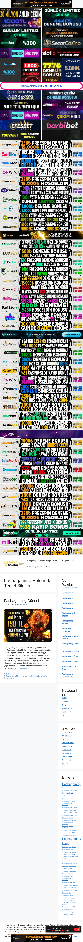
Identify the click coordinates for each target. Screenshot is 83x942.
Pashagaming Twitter (67, 895)
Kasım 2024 (67, 757)
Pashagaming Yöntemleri (68, 900)
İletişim (48, 567)
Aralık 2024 (66, 753)
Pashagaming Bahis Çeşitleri (69, 812)
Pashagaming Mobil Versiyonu (70, 885)
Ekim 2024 (66, 760)
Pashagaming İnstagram (68, 912)
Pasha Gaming (66, 788)
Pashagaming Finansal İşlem (69, 830)
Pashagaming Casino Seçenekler (67, 826)
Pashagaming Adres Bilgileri (69, 790)
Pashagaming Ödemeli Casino (70, 907)
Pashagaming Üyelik (70, 656)
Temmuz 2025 (68, 743)
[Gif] (41, 235)
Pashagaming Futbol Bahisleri (69, 832)
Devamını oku (25, 668)
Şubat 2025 (67, 746)
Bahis (64, 698)
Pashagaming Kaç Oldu (68, 874)
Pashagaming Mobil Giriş (68, 882)
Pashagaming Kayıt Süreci (69, 871)
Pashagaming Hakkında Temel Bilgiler (34, 676)
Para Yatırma (67, 712)
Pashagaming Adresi (70, 588)
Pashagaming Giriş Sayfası (69, 847)
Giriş (7, 674)
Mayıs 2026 (67, 736)
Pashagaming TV (66, 893)
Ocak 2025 (66, 750)
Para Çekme (67, 708)
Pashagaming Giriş (67, 561)
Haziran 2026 (67, 732)
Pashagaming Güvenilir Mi (69, 854)
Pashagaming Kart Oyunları (69, 866)
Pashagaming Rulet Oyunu (69, 887)
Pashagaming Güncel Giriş (69, 852)
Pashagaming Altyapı (67, 799)
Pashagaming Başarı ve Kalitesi (70, 815)
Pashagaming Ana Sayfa (68, 801)
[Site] (41, 144)
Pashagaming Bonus (70, 651)
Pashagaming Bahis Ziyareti (69, 810)
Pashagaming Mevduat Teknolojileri (68, 879)
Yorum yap (10, 678)
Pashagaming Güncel (21, 600)
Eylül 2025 (66, 739)
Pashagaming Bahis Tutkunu (69, 807)
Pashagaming (31, 561)
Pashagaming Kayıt (70, 661)
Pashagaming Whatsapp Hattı (70, 898)
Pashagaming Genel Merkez (69, 835)
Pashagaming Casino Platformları (67, 823)
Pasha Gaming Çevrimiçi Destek (68, 903)
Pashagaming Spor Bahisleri (69, 890)
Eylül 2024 (66, 764)
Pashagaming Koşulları (68, 876)
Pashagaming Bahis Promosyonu (67, 804)
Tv (63, 715)
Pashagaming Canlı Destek (69, 820)
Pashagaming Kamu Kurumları (69, 863)
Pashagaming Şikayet (34, 567)
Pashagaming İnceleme (48, 561)
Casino (65, 701)
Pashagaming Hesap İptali (69, 860)
